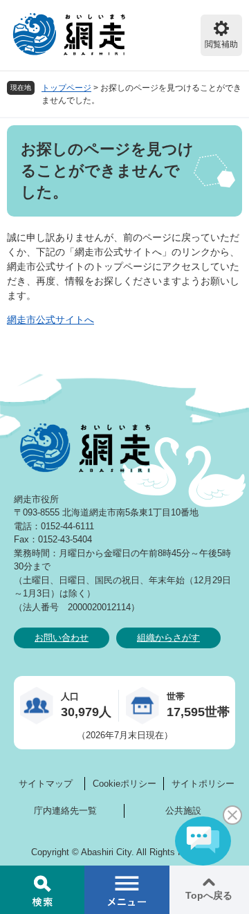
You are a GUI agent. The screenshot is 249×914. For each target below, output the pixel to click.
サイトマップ (46, 783)
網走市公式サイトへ (50, 319)
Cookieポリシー (124, 783)
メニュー (126, 890)
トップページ (66, 88)
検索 (42, 890)
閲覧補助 (221, 44)
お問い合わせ (62, 637)
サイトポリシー (203, 783)
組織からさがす (168, 637)
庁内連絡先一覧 (65, 810)
